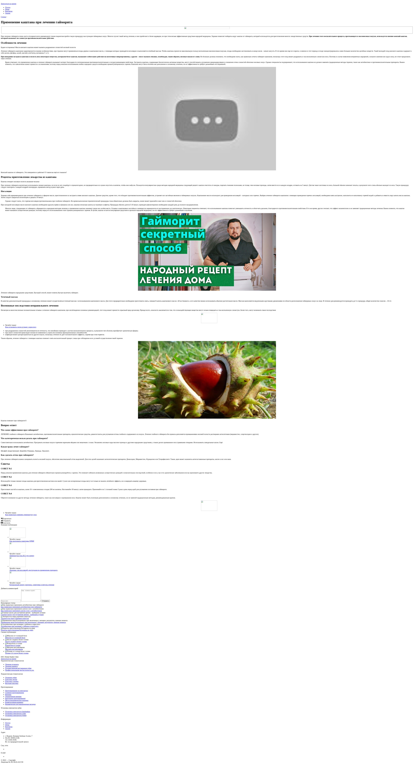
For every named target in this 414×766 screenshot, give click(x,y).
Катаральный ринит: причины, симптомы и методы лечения (31, 585)
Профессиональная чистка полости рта (19, 670)
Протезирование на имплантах (16, 691)
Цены (7, 9)
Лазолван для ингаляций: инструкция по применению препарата (33, 570)
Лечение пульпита (12, 664)
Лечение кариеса (11, 666)
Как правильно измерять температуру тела (21, 515)
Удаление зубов (11, 677)
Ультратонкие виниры (13, 696)
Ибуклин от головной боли (15, 638)
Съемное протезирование (14, 693)
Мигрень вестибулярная (14, 649)
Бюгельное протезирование (15, 698)
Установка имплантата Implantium (17, 712)
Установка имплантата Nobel (15, 715)
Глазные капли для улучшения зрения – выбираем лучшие (22, 615)
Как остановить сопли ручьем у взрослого (20, 327)
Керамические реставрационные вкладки (20, 704)
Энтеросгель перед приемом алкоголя (15, 618)
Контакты (8, 11)
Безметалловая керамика (14, 702)
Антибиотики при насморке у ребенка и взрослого (19, 626)
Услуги (7, 7)
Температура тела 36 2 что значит (21, 556)
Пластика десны (11, 679)
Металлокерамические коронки (16, 700)
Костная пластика (11, 683)
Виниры (8, 695)
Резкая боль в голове (12, 645)
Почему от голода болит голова (16, 653)
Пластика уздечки (11, 681)
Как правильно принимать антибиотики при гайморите (21, 607)
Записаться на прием (8, 4)
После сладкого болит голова (16, 641)
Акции (7, 13)
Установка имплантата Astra (15, 713)
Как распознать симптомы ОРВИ (21, 541)
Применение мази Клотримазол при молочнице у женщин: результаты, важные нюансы (33, 622)
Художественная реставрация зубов (18, 668)
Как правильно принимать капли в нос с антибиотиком (21, 611)
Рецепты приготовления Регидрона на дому (17, 630)
